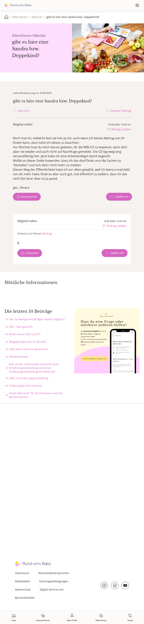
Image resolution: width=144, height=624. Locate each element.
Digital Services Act (52, 589)
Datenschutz (23, 589)
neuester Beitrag (120, 110)
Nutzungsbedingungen (53, 581)
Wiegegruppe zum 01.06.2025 (27, 341)
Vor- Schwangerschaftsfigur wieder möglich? (37, 319)
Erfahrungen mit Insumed (25, 385)
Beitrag (47, 233)
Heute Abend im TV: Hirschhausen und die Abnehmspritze (36, 395)
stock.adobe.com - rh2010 (133, 68)
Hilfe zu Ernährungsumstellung (28, 378)
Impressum (22, 573)
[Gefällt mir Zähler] (119, 197)
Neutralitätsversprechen (53, 573)
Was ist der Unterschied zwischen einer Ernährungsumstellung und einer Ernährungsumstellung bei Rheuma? (34, 367)
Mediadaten (22, 581)
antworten (32, 253)
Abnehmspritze (18, 356)
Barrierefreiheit (24, 597)
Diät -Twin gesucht (20, 326)
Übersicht (23, 110)
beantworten (29, 196)
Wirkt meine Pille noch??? (24, 334)
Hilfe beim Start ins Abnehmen (28, 349)
